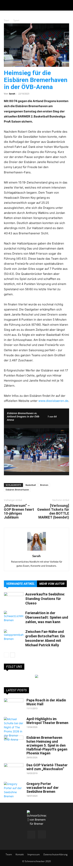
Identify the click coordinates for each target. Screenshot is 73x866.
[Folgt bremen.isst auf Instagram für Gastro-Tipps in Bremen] (36, 676)
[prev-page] (6, 655)
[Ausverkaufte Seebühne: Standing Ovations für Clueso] (13, 599)
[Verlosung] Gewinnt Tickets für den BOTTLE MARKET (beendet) (53, 511)
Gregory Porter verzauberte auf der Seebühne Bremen (42, 788)
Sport (16, 20)
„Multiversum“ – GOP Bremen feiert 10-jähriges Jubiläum (19, 511)
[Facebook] (31, 835)
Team (9, 854)
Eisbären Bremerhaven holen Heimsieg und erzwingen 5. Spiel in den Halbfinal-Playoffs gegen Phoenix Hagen (46, 745)
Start (6, 20)
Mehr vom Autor (51, 584)
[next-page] (12, 655)
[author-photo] (36, 550)
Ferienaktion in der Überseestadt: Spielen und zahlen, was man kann (46, 617)
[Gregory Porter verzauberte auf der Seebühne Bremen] (13, 790)
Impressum (33, 854)
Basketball (31, 484)
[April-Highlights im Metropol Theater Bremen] (13, 729)
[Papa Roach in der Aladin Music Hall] (13, 705)
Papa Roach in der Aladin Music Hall (46, 702)
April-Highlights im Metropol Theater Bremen (47, 721)
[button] (67, 5)
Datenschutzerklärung (55, 854)
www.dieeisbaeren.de (53, 401)
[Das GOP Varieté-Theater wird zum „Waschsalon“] (13, 770)
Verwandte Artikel (20, 584)
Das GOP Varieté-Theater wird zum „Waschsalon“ (47, 767)
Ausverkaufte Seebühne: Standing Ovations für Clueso (45, 598)
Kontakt (20, 854)
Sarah (12, 93)
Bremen (44, 484)
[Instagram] (42, 834)
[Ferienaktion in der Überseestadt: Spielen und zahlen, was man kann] (13, 617)
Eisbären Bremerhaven (17, 489)
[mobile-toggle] (6, 5)
